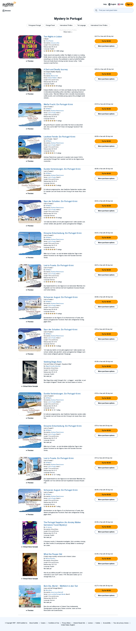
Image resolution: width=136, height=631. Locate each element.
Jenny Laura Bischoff (57, 592)
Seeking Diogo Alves (53, 362)
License (90, 623)
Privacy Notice (66, 623)
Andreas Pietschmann (57, 111)
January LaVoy (55, 43)
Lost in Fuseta (52, 113)
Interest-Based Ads (79, 623)
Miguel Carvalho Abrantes (53, 366)
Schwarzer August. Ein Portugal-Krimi (61, 297)
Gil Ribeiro (48, 109)
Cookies (97, 623)
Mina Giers (49, 590)
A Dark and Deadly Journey (56, 69)
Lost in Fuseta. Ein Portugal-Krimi (59, 265)
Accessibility (107, 623)
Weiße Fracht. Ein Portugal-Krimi (58, 104)
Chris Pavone (49, 41)
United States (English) (68, 625)
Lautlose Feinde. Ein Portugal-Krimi (59, 137)
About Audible (33, 623)
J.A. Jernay (49, 527)
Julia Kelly (48, 74)
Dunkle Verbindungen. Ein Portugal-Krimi (62, 169)
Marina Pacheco (50, 558)
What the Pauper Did (53, 554)
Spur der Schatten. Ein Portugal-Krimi (60, 201)
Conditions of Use (53, 623)
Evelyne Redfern (52, 78)
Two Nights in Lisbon (53, 36)
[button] (34, 25)
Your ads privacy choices (121, 623)
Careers (43, 623)
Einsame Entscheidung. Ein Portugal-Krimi (63, 233)
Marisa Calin (54, 76)
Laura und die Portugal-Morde (56, 594)
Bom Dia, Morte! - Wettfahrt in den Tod (61, 586)
